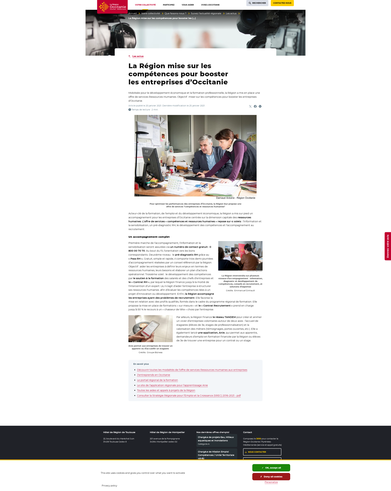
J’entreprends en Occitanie (153, 374)
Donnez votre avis (387, 246)
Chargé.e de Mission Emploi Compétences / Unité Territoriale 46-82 (216, 455)
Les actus (231, 13)
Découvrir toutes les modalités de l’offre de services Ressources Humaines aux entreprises (192, 369)
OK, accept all (273, 467)
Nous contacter (257, 452)
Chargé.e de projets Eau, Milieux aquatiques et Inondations (216, 439)
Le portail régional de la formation (157, 380)
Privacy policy (109, 485)
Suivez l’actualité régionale (206, 13)
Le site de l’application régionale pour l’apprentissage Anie (172, 385)
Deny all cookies (272, 476)
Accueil (132, 13)
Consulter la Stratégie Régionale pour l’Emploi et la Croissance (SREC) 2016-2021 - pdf (189, 395)
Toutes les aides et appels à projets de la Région (166, 390)
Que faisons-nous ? (175, 13)
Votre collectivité (150, 13)
